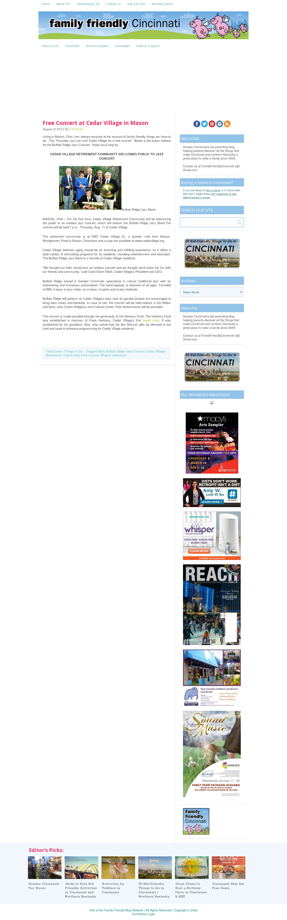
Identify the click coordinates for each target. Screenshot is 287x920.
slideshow (119, 355)
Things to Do (73, 351)
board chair (151, 320)
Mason (106, 355)
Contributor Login (143, 914)
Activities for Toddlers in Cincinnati (113, 888)
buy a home (213, 190)
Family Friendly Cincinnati (143, 26)
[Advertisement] (143, 81)
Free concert (90, 355)
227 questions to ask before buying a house (210, 195)
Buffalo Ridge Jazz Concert (125, 351)
